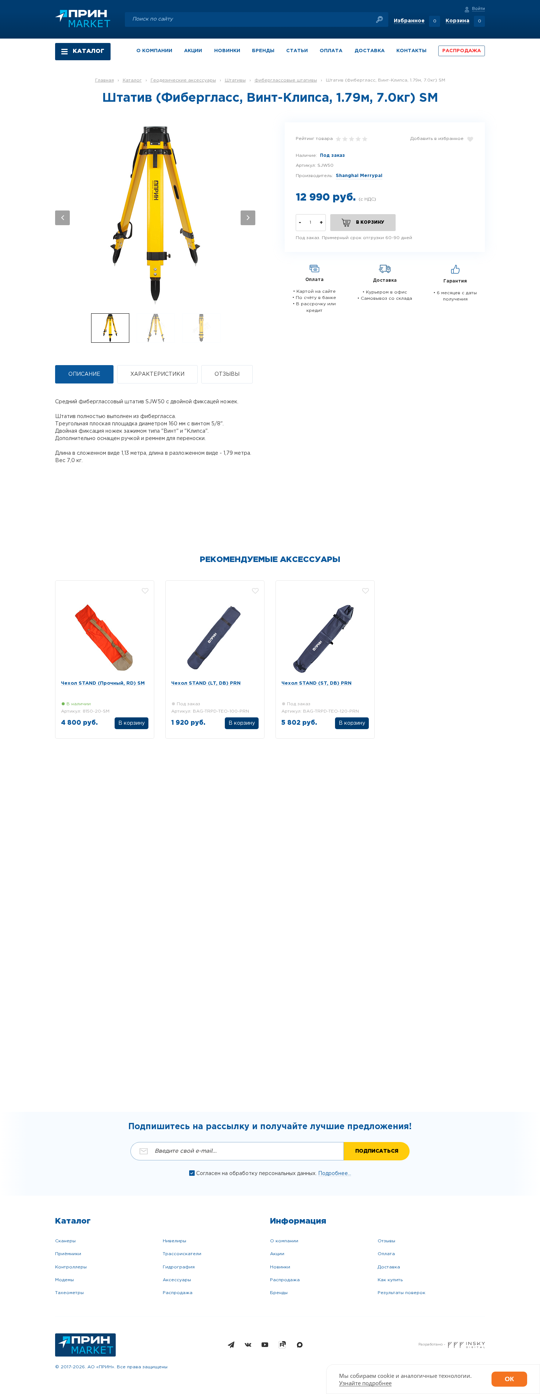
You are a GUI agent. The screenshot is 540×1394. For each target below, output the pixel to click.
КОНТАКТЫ (411, 51)
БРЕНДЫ (263, 51)
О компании (284, 1241)
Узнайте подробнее (365, 1383)
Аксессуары (177, 1280)
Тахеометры (69, 1293)
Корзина (457, 21)
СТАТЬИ (297, 51)
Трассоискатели (182, 1254)
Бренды (279, 1293)
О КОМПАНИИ (154, 51)
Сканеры (65, 1241)
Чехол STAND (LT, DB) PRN (206, 683)
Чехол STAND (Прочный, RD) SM (103, 683)
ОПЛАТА (331, 51)
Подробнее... (334, 1173)
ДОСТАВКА (369, 51)
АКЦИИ (193, 51)
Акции (277, 1254)
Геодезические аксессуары (183, 80)
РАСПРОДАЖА (461, 51)
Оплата (386, 1254)
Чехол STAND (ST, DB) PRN (316, 683)
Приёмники (68, 1254)
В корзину (241, 723)
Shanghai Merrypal (359, 176)
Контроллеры (71, 1267)
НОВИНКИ (227, 51)
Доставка (389, 1267)
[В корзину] (131, 724)
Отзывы (386, 1241)
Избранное (409, 21)
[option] (155, 214)
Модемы (64, 1280)
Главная (104, 80)
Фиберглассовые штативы (286, 80)
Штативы (235, 80)
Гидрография (179, 1267)
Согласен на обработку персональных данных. (257, 1173)
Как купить (390, 1280)
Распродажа (177, 1293)
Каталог (132, 80)
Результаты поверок (401, 1293)
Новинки (280, 1267)
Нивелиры (174, 1241)
